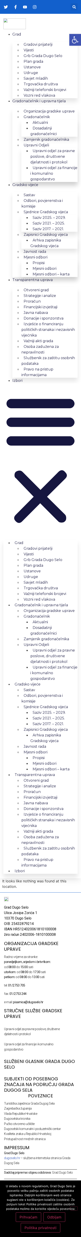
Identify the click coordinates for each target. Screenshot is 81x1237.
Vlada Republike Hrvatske (20, 1113)
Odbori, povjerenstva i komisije (42, 203)
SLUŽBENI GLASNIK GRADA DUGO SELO (39, 1064)
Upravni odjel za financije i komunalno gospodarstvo (53, 173)
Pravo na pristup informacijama (37, 372)
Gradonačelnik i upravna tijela (39, 101)
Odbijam (54, 1217)
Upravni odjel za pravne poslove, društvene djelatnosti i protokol (52, 156)
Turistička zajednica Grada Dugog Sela (29, 1103)
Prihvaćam (28, 1217)
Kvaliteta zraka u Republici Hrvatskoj (27, 1134)
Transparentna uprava (32, 280)
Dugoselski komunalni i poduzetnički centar (32, 1129)
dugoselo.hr (12, 1158)
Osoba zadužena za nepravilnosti (40, 349)
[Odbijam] (74, 1208)
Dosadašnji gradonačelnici (43, 131)
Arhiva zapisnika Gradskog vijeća (45, 243)
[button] (74, 6)
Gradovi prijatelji (38, 44)
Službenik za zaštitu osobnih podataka (48, 361)
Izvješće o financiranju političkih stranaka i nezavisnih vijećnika (48, 329)
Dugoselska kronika (17, 1118)
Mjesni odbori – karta (51, 274)
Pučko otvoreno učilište (19, 1124)
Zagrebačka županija (18, 1108)
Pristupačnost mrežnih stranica (25, 1139)
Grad (16, 34)
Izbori (17, 380)
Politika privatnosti (40, 1227)
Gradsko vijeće (25, 185)
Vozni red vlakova (39, 95)
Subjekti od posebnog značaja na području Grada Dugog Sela (39, 1084)
